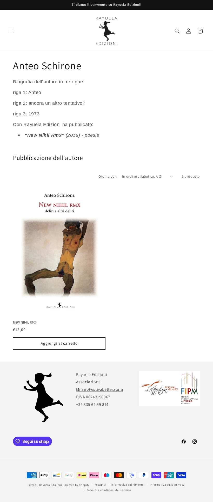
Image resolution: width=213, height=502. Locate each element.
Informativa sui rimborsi (128, 484)
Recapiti (100, 484)
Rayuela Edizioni (50, 485)
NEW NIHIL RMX (24, 322)
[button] (11, 31)
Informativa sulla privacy (167, 484)
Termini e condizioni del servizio (109, 490)
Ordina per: (107, 176)
